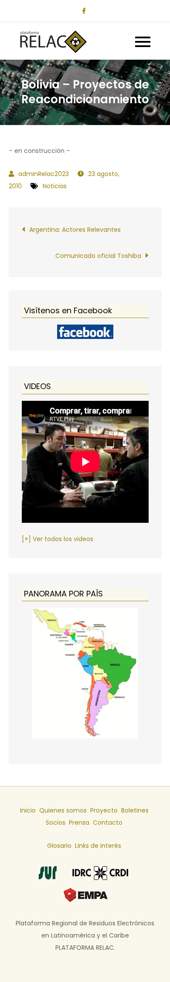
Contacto (107, 822)
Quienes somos (63, 810)
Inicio (28, 810)
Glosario (59, 845)
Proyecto (104, 810)
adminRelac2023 (43, 173)
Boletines (135, 810)
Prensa (79, 822)
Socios (55, 822)
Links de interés (98, 845)
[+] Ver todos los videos (57, 539)
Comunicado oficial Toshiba (98, 255)
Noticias (55, 186)
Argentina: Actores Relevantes (75, 229)
